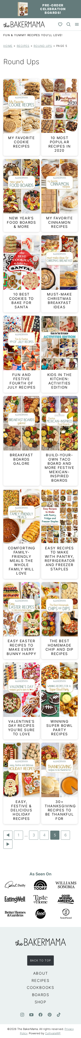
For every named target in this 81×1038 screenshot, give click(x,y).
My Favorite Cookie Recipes (21, 142)
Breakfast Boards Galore (21, 459)
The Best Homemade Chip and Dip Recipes (59, 647)
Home (7, 45)
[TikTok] (58, 1014)
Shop (40, 1002)
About (40, 973)
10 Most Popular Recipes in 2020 (59, 144)
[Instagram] (22, 1014)
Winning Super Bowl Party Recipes (59, 727)
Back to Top (40, 960)
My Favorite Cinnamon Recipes (59, 222)
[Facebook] (40, 1014)
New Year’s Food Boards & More (21, 222)
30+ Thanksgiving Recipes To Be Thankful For (60, 810)
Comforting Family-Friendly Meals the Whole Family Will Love (21, 560)
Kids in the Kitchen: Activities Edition (59, 381)
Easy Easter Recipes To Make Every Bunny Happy (21, 647)
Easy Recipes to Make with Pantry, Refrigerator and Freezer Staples (60, 558)
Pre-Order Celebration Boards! (53, 9)
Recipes (23, 45)
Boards (40, 995)
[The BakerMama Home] (24, 24)
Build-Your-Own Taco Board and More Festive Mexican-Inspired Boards (59, 467)
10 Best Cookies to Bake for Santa (21, 300)
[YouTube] (31, 1014)
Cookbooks (40, 987)
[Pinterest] (49, 1014)
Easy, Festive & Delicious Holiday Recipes (21, 810)
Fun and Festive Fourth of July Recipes (21, 381)
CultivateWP (52, 1033)
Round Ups (43, 45)
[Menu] (77, 24)
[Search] (68, 24)
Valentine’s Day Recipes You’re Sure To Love (21, 727)
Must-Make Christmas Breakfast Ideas (59, 300)
